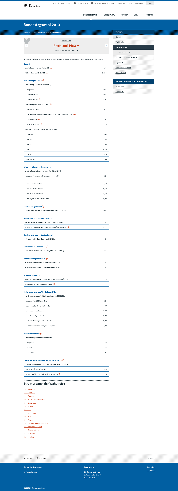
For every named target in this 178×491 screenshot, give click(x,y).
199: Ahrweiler (29, 392)
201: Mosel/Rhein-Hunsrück (35, 399)
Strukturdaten (57, 32)
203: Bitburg (28, 406)
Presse (150, 3)
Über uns (150, 14)
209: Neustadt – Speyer (33, 426)
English (54, 3)
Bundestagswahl (90, 14)
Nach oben (151, 458)
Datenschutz (151, 467)
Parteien (124, 14)
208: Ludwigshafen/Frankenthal (36, 423)
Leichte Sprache (82, 3)
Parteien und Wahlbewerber (126, 57)
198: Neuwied (29, 389)
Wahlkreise (120, 42)
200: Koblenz (29, 396)
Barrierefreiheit (65, 3)
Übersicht (119, 37)
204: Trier (27, 409)
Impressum (151, 470)
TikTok (130, 3)
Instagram (121, 3)
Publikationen (121, 72)
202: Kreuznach (30, 403)
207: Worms (28, 420)
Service (137, 14)
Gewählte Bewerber (123, 67)
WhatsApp (139, 3)
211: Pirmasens (29, 433)
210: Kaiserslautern (31, 430)
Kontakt (112, 3)
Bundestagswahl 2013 (41, 32)
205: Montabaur (30, 413)
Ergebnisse (120, 62)
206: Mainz (28, 416)
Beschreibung (124, 52)
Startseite (32, 8)
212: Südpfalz (29, 436)
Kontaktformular (31, 472)
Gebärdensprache (100, 3)
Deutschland (66, 40)
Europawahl (109, 14)
